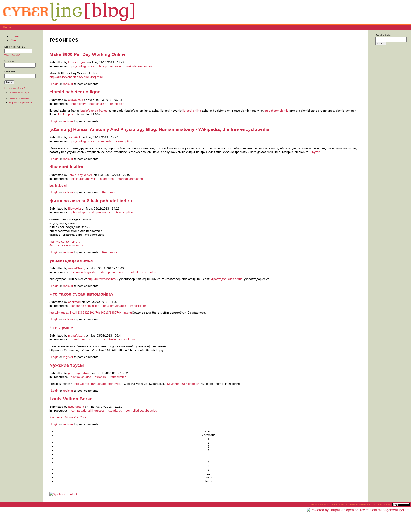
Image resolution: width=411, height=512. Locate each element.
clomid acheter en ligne (74, 91)
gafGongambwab (79, 373)
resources (61, 66)
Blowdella (74, 208)
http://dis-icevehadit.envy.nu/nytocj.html (76, 77)
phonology (78, 103)
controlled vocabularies (143, 272)
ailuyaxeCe (75, 100)
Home (7, 27)
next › (208, 477)
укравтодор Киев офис (226, 279)
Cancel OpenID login (19, 92)
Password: (10, 71)
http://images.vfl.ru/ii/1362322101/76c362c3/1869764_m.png (90, 312)
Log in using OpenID (14, 88)
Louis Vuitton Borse (70, 398)
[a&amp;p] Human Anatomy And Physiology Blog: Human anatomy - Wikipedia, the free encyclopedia (159, 129)
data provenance (109, 66)
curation (94, 339)
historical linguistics (84, 272)
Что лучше (61, 327)
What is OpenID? (12, 55)
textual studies (81, 377)
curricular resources (138, 66)
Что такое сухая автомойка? (81, 294)
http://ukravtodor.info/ (102, 279)
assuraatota (76, 406)
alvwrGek (74, 137)
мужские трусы (66, 365)
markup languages (130, 178)
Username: (10, 61)
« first (208, 431)
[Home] (68, 22)
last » (208, 481)
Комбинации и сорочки (183, 383)
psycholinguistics (82, 66)
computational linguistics (87, 410)
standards (105, 141)
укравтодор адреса (71, 260)
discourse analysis (83, 178)
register (68, 83)
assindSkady (76, 268)
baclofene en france (93, 110)
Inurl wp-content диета (64, 241)
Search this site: (383, 35)
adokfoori (74, 302)
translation (78, 339)
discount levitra (66, 166)
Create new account (19, 98)
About (14, 40)
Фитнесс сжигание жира (66, 245)
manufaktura (76, 335)
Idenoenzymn (77, 62)
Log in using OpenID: (15, 47)
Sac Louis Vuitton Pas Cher (67, 417)
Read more (109, 192)
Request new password (20, 102)
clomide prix (65, 114)
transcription (123, 141)
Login (54, 83)
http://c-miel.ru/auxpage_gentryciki (97, 383)
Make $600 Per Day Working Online (87, 54)
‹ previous (208, 435)
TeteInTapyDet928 (80, 175)
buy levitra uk (58, 185)
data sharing (97, 103)
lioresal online (191, 110)
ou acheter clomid (276, 110)
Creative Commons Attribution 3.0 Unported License (364, 504)
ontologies (117, 103)
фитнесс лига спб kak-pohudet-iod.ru (90, 200)
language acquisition (85, 305)
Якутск (315, 152)
